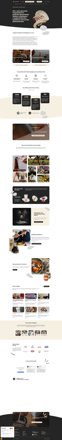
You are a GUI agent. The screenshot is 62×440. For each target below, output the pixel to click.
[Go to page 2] (36, 373)
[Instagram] (47, 1)
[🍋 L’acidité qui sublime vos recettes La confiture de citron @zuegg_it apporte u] (31, 387)
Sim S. (39, 366)
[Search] (45, 1)
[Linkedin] (48, 1)
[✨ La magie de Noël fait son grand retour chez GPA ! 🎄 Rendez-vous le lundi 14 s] (43, 387)
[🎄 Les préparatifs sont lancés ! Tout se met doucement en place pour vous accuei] (19, 387)
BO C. (29, 366)
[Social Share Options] (25, 405)
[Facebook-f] (46, 1)
